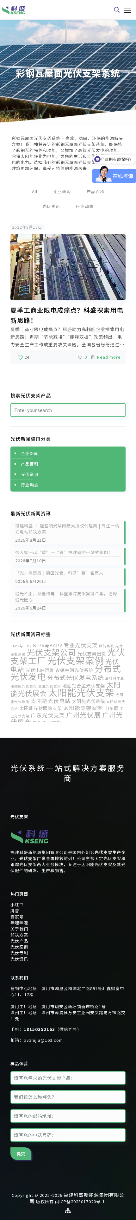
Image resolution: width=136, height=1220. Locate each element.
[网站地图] (68, 1210)
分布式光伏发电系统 (75, 677)
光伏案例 (19, 947)
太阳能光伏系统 (88, 701)
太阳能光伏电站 (51, 701)
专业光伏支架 (81, 645)
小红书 (17, 905)
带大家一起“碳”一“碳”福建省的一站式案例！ (64, 552)
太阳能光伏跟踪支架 (40, 708)
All (34, 191)
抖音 (14, 911)
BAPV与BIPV (21, 645)
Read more (109, 357)
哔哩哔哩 (19, 923)
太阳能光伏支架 (81, 692)
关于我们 (19, 929)
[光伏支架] (29, 846)
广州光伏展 (83, 714)
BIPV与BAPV (47, 645)
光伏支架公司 (51, 652)
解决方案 (19, 935)
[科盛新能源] (13, 9)
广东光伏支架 (48, 715)
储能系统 (106, 645)
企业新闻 (62, 191)
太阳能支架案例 (83, 708)
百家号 (17, 917)
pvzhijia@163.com (43, 1040)
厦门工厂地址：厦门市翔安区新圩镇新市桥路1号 (58, 1006)
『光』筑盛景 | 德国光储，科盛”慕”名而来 (59, 573)
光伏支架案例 (75, 660)
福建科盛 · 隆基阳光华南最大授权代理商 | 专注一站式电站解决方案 (67, 529)
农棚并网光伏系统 (74, 670)
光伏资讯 (51, 206)
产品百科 (95, 191)
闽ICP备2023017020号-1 (80, 1201)
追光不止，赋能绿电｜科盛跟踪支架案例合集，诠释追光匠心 (66, 596)
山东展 (111, 708)
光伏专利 (19, 953)
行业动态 (85, 206)
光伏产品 (19, 941)
